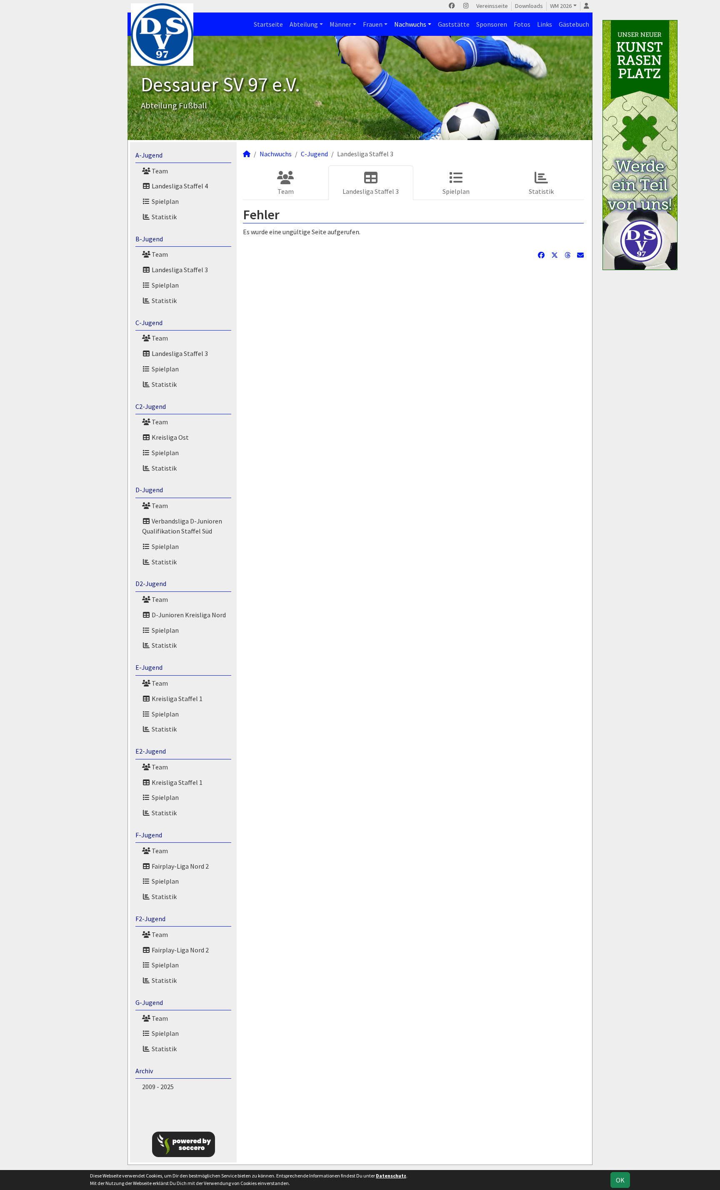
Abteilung (304, 24)
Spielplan (164, 201)
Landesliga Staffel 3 (179, 270)
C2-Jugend (150, 406)
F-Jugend (148, 835)
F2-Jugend (150, 918)
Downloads (529, 6)
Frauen (372, 24)
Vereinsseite (492, 6)
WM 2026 (561, 6)
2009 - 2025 (158, 1086)
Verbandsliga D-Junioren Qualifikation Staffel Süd (182, 526)
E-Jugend (148, 667)
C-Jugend (148, 322)
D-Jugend (149, 490)
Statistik (163, 217)
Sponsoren (491, 24)
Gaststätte (454, 24)
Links (544, 24)
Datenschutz (391, 1175)
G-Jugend (149, 1002)
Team (159, 171)
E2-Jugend (150, 751)
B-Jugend (149, 239)
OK (620, 1180)
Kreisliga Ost (169, 437)
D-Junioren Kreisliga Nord (188, 615)
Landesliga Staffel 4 (179, 186)
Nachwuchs (410, 24)
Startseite (268, 24)
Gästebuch (574, 24)
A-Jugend (148, 155)
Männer (340, 24)
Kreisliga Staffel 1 (176, 698)
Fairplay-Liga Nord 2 (179, 866)
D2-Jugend (150, 583)
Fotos (522, 24)
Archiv (144, 1071)
